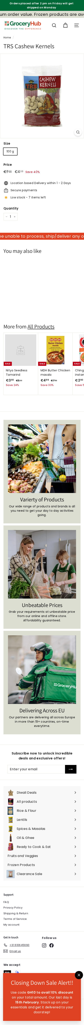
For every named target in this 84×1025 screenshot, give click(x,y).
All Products (41, 326)
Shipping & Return (15, 913)
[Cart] (65, 25)
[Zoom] (78, 132)
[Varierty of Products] (42, 458)
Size (6, 143)
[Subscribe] (70, 769)
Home (7, 37)
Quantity (11, 208)
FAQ (6, 902)
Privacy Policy (12, 908)
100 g (10, 151)
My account (11, 925)
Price (7, 164)
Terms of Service (15, 919)
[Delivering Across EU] (42, 669)
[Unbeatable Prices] (42, 564)
